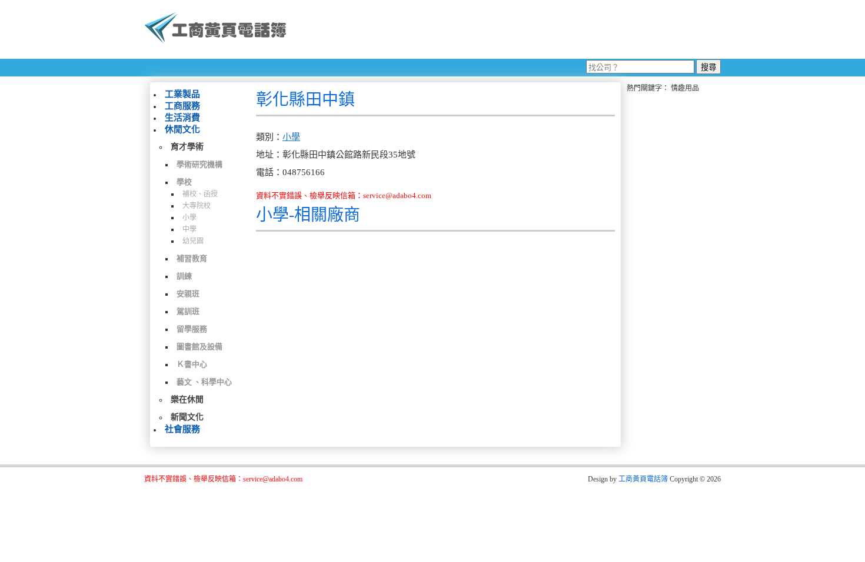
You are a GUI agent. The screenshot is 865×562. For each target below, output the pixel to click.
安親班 (188, 293)
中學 (189, 229)
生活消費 (182, 117)
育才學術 (187, 146)
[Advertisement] (508, 29)
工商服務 (182, 106)
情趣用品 (685, 88)
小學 (189, 217)
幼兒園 (193, 241)
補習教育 (192, 258)
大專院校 (196, 206)
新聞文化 (187, 417)
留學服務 (192, 329)
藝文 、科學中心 (204, 381)
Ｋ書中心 (192, 364)
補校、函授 (200, 194)
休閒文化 (182, 129)
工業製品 (182, 94)
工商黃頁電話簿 (643, 479)
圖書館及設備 (199, 346)
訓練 (184, 276)
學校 (184, 182)
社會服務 (182, 429)
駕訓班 (188, 311)
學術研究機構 (199, 164)
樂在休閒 (187, 399)
